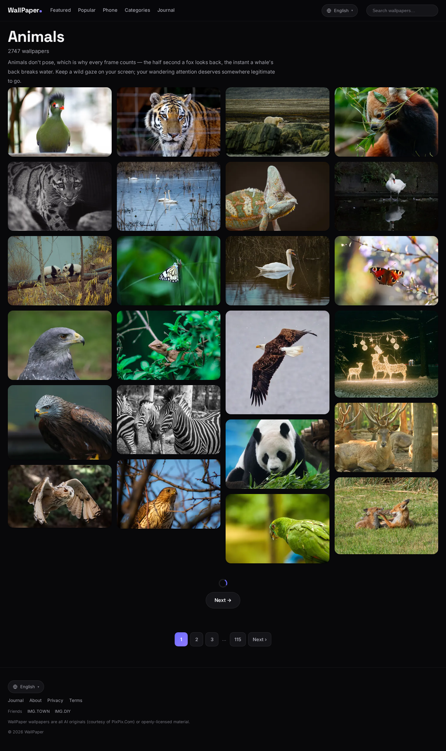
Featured (60, 10)
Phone (110, 10)
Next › (260, 639)
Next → (223, 600)
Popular (87, 10)
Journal (166, 10)
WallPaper (23, 10)
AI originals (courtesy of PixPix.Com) (99, 721)
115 (237, 639)
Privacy (55, 700)
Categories (137, 10)
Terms (75, 700)
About (35, 700)
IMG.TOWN (38, 711)
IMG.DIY (63, 711)
